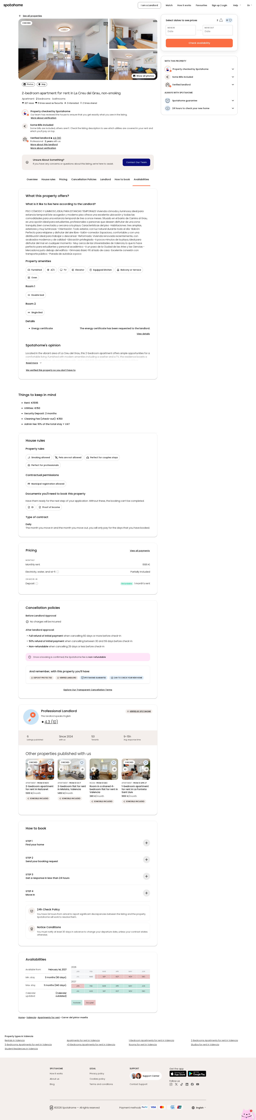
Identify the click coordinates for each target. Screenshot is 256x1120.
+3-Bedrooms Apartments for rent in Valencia (91, 1044)
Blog (52, 1084)
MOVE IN (171, 27)
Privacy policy (97, 1073)
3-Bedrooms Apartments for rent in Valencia (28, 1044)
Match (169, 5)
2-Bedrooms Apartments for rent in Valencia (214, 1040)
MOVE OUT (209, 27)
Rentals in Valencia (15, 1040)
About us (54, 1078)
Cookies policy (97, 1078)
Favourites (201, 5)
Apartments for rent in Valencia (83, 1040)
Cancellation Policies (83, 179)
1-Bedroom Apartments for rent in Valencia (151, 1040)
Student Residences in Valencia (21, 1048)
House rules (48, 179)
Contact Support (138, 1084)
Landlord (105, 179)
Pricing (63, 179)
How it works (184, 5)
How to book (122, 179)
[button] (237, 5)
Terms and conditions (101, 1084)
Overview (32, 179)
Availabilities (141, 179)
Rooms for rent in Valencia (143, 1044)
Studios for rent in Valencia (205, 1044)
